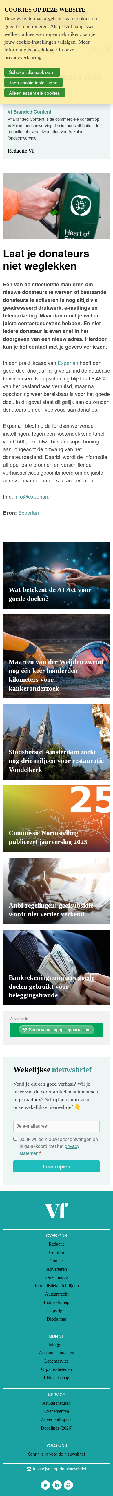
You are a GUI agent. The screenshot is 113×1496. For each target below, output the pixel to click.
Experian (68, 362)
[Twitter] (45, 1485)
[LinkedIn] (57, 1485)
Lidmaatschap (56, 1302)
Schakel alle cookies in (32, 72)
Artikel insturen (56, 1403)
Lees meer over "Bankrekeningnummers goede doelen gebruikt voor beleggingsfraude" (56, 968)
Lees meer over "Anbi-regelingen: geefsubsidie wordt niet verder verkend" (56, 891)
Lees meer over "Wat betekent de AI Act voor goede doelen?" (56, 575)
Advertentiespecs (56, 1419)
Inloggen (56, 1344)
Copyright (56, 1310)
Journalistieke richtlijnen (56, 1285)
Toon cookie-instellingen (33, 82)
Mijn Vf (56, 1336)
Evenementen (56, 1411)
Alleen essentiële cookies (34, 93)
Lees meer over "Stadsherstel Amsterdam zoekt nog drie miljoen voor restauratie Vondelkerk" (56, 742)
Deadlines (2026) (56, 1428)
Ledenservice (56, 1361)
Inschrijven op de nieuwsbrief (59, 1468)
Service (56, 1394)
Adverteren (56, 1269)
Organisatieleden (56, 1369)
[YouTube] (68, 1485)
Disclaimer (56, 1319)
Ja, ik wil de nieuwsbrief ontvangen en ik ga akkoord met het (59, 1146)
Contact (57, 1260)
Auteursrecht (56, 1293)
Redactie (57, 1244)
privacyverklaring (22, 57)
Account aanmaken (56, 1352)
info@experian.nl (34, 496)
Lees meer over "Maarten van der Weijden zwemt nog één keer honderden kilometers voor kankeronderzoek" (56, 656)
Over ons (56, 1235)
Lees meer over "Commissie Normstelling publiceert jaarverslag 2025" (56, 818)
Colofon (56, 1252)
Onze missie (56, 1277)
